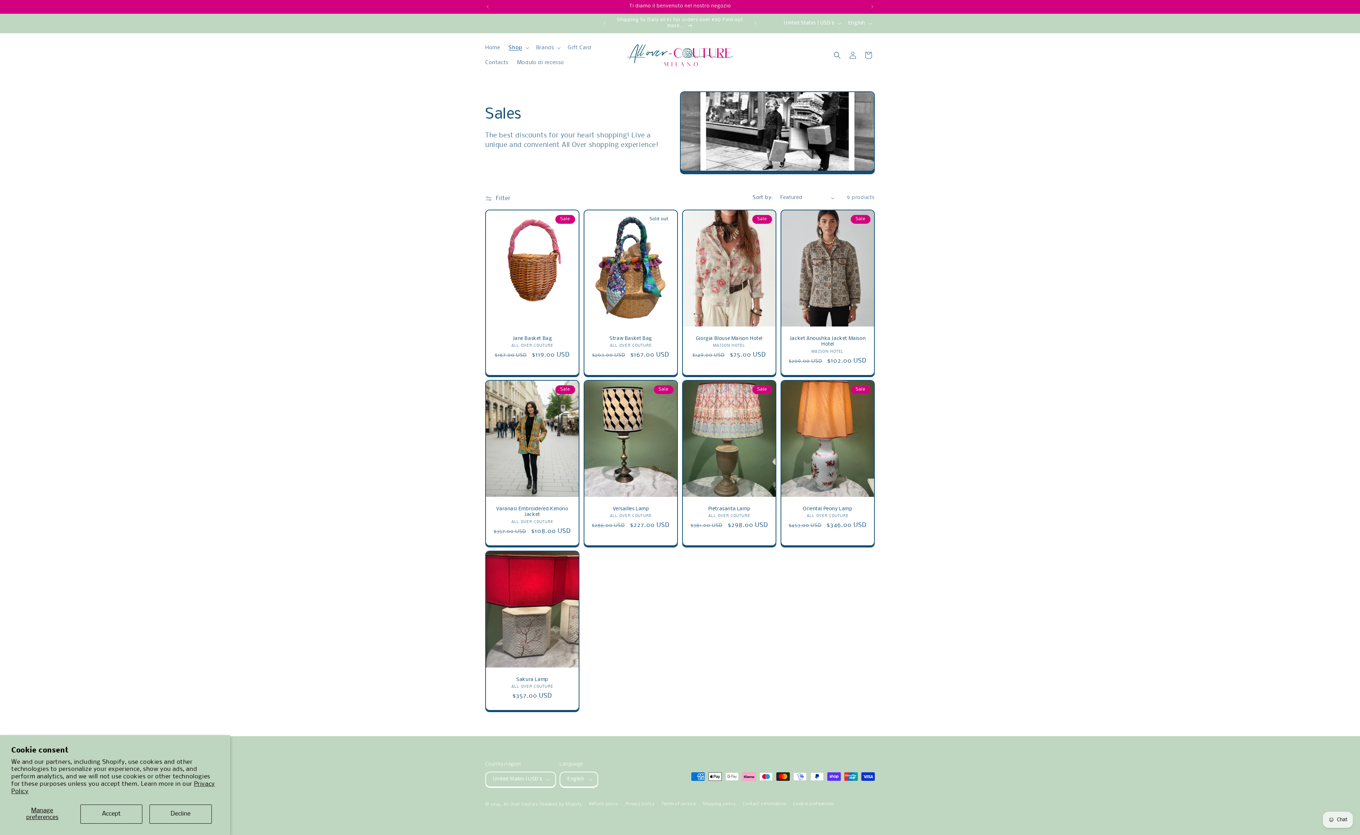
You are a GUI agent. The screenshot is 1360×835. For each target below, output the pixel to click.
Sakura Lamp (532, 679)
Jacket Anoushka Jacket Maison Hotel (828, 341)
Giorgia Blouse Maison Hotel (729, 338)
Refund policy (603, 804)
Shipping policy (719, 804)
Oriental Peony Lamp (827, 509)
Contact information (764, 804)
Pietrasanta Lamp (729, 509)
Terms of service (679, 804)
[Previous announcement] (487, 6)
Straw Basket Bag (631, 338)
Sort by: (763, 197)
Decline (181, 814)
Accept (111, 814)
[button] (518, 47)
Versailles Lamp (631, 509)
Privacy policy (640, 804)
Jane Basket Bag (532, 338)
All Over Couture (521, 804)
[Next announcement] (872, 6)
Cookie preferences (813, 804)
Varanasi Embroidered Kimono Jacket (532, 512)
